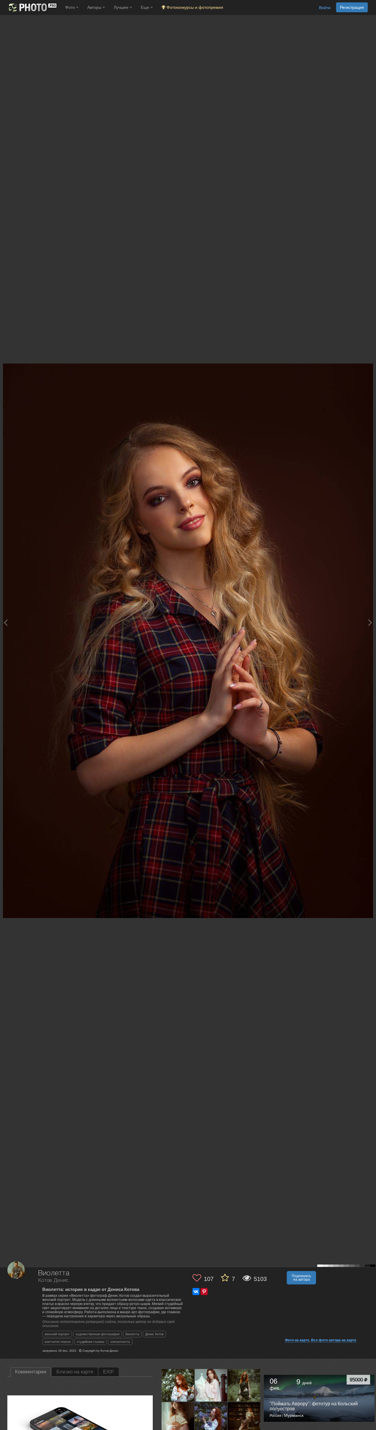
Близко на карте (74, 1372)
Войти (324, 8)
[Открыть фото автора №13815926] (244, 1385)
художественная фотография (97, 1334)
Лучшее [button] (122, 7)
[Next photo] (370, 622)
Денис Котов (154, 1334)
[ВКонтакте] (195, 1291)
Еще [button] (145, 7)
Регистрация (352, 7)
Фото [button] (70, 7)
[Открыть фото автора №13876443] (211, 1385)
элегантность (120, 1341)
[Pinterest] (204, 1291)
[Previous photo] (6, 622)
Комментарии (30, 1372)
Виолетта (132, 1334)
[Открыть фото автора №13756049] (178, 1418)
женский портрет (57, 1334)
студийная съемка (90, 1341)
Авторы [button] (95, 7)
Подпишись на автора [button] (301, 1278)
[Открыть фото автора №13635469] (244, 1418)
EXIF (108, 1372)
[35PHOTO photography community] (31, 7)
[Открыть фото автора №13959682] (178, 1385)
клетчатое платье (58, 1341)
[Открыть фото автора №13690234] (211, 1418)
